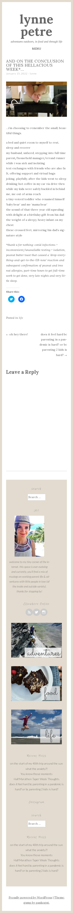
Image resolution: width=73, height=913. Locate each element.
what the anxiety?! (37, 768)
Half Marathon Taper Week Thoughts (36, 779)
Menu (36, 49)
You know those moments (36, 774)
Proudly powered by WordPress (30, 897)
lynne (33, 73)
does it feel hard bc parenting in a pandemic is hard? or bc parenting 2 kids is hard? (53, 344)
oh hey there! (17, 334)
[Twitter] (36, 612)
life (21, 318)
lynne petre (36, 25)
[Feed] (29, 612)
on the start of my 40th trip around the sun (36, 763)
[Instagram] (43, 612)
